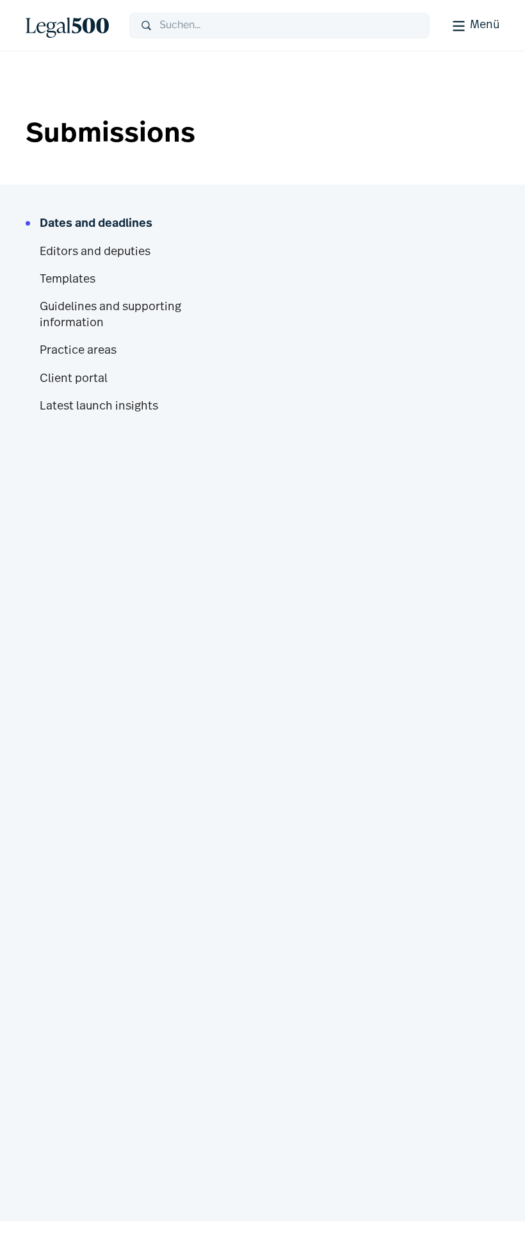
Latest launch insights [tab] (99, 407)
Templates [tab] (67, 280)
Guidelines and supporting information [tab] (110, 315)
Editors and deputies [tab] (95, 252)
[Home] (67, 25)
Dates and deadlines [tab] (96, 224)
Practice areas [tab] (78, 351)
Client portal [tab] (74, 379)
